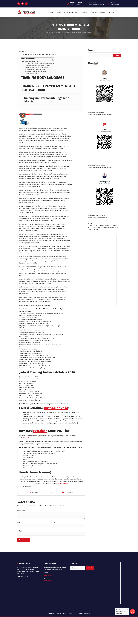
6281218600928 (48, 580)
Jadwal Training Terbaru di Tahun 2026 (36, 67)
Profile (59, 12)
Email (55, 523)
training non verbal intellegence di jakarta (38, 65)
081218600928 (63, 483)
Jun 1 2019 (22, 52)
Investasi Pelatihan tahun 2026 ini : (35, 71)
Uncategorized (56, 32)
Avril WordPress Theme (83, 613)
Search (91, 50)
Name (19, 523)
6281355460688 (48, 575)
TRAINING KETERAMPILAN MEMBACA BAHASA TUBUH (39, 63)
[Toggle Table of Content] (52, 59)
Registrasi (103, 12)
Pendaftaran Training (31, 73)
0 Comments (69, 492)
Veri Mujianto (36, 492)
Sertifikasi (94, 12)
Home (52, 12)
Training (84, 12)
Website (19, 531)
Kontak (111, 12)
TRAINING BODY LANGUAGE (30, 61)
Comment (21, 511)
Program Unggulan (70, 12)
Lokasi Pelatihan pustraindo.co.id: (35, 69)
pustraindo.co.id (56, 408)
